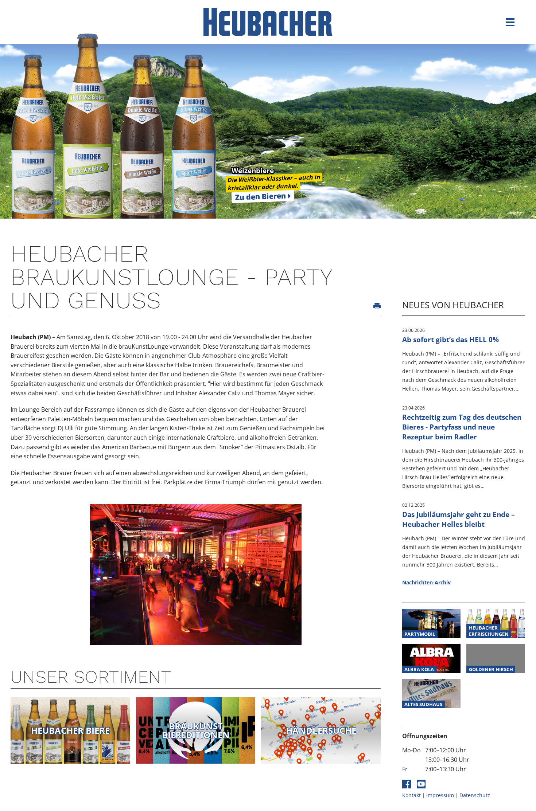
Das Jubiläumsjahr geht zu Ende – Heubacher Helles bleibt (458, 519)
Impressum (440, 795)
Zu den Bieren (260, 196)
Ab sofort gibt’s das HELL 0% (450, 339)
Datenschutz (474, 795)
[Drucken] (377, 306)
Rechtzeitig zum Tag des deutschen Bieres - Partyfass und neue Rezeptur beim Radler (461, 427)
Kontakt (411, 795)
